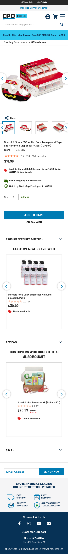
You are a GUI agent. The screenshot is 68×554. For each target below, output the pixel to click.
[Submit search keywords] (61, 24)
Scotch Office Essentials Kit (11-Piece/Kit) (38, 402)
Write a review (39, 156)
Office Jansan (38, 42)
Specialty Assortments (15, 42)
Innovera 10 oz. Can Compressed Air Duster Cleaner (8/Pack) (30, 296)
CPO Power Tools (27, 2)
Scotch (7, 150)
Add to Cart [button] (34, 215)
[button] (9, 128)
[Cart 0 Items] (55, 16)
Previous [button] (6, 286)
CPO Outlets (42, 2)
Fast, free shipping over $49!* (34, 7)
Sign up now (51, 471)
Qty (6, 197)
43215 (48, 186)
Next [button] (61, 286)
